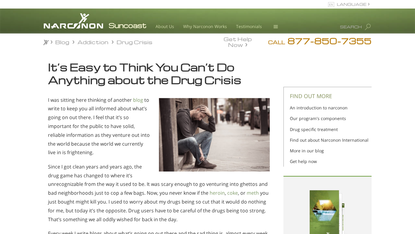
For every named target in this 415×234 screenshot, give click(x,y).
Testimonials (249, 26)
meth (253, 193)
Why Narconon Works (205, 26)
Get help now (303, 161)
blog (138, 100)
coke (232, 193)
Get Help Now (238, 41)
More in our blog (307, 151)
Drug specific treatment (314, 129)
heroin (217, 193)
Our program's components (318, 118)
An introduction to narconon (319, 108)
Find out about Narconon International (329, 140)
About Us (165, 26)
